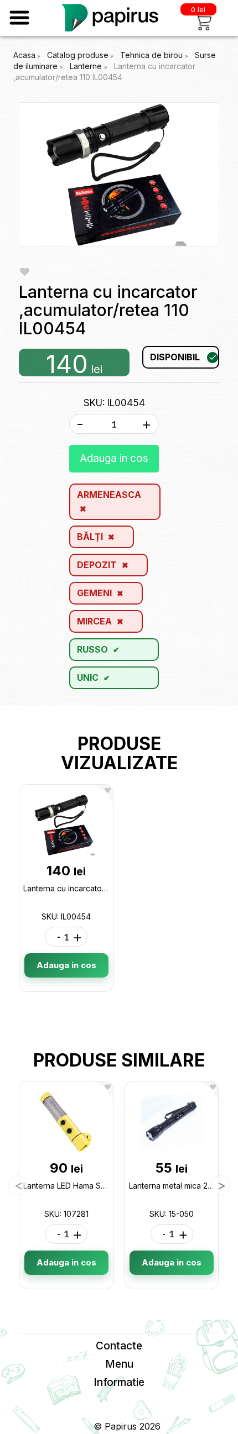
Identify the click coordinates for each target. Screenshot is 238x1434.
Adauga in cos (114, 458)
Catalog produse (77, 55)
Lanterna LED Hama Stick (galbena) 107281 (101, 1185)
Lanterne (87, 66)
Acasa (24, 55)
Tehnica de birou (152, 55)
